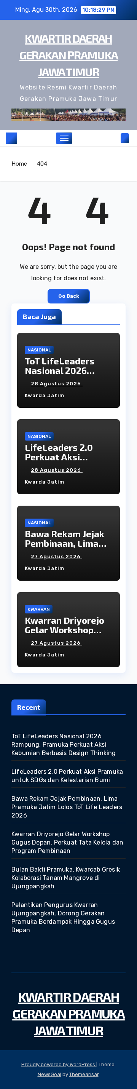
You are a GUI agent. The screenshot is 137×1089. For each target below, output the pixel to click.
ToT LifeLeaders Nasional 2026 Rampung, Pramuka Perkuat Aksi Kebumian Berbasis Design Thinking (63, 745)
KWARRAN (38, 609)
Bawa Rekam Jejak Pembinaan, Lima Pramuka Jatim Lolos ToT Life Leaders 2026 (66, 807)
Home (19, 163)
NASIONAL (39, 350)
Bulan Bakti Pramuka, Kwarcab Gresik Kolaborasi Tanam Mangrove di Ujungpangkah (65, 878)
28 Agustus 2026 (57, 383)
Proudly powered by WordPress (58, 1064)
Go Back (68, 296)
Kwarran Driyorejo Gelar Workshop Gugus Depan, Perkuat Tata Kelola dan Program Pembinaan (67, 842)
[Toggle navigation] (64, 138)
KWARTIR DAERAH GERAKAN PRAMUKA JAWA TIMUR (68, 54)
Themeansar (84, 1074)
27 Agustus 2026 (56, 556)
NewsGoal (49, 1074)
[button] (113, 138)
